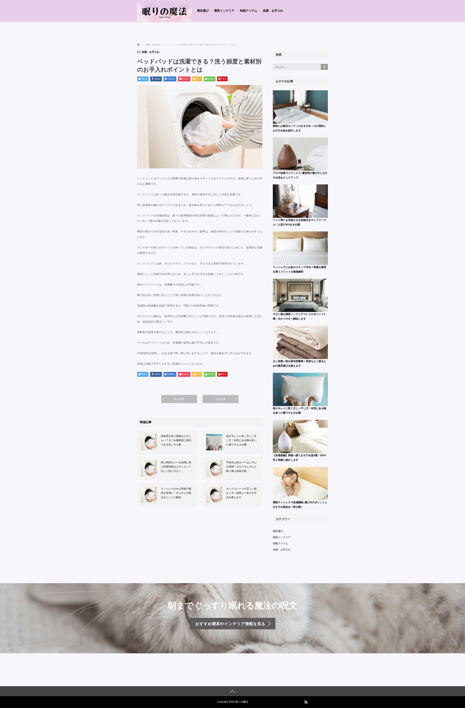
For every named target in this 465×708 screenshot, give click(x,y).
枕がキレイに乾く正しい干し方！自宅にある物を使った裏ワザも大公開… (241, 440)
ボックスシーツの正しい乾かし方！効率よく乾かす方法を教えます (241, 493)
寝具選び (203, 10)
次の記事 (220, 399)
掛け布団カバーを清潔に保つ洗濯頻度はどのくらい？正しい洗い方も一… (176, 467)
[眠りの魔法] (164, 11)
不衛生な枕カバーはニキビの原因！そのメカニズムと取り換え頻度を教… (241, 467)
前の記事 (179, 399)
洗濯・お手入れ (273, 10)
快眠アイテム (248, 10)
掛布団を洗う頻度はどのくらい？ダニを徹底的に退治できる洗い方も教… (176, 440)
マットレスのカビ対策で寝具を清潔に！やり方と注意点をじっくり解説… (176, 493)
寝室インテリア (224, 10)
